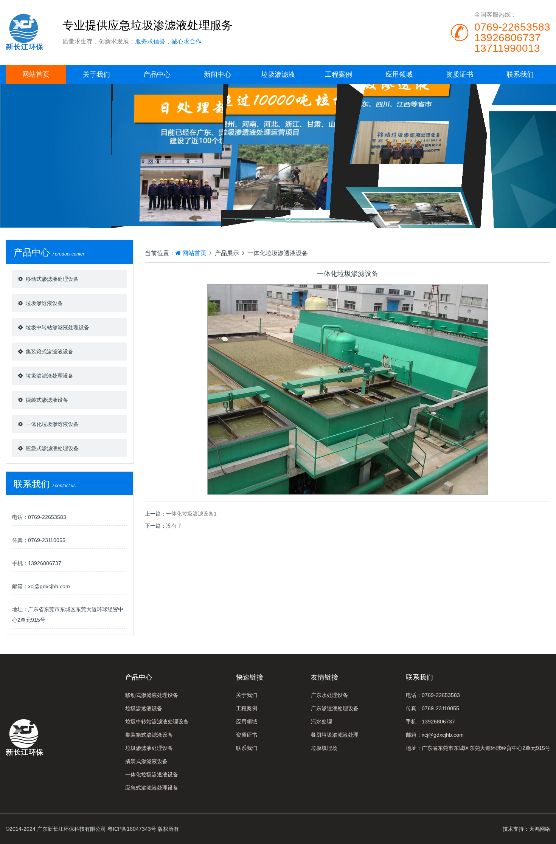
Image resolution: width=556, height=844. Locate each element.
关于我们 (96, 74)
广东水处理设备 (329, 695)
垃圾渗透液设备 (44, 303)
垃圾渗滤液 (278, 74)
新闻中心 (217, 74)
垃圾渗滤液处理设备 (49, 376)
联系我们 (520, 74)
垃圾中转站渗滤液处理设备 (57, 327)
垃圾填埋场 (324, 748)
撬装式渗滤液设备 (47, 400)
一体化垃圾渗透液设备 (52, 424)
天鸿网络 (539, 829)
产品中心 (157, 74)
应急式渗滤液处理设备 (52, 448)
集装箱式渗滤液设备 (49, 351)
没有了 (174, 526)
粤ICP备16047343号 (131, 829)
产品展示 (227, 253)
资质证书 (459, 74)
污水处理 (321, 722)
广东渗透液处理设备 (335, 708)
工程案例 (338, 74)
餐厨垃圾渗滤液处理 (335, 735)
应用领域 (399, 74)
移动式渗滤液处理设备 (52, 279)
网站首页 (36, 74)
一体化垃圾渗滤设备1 (191, 514)
